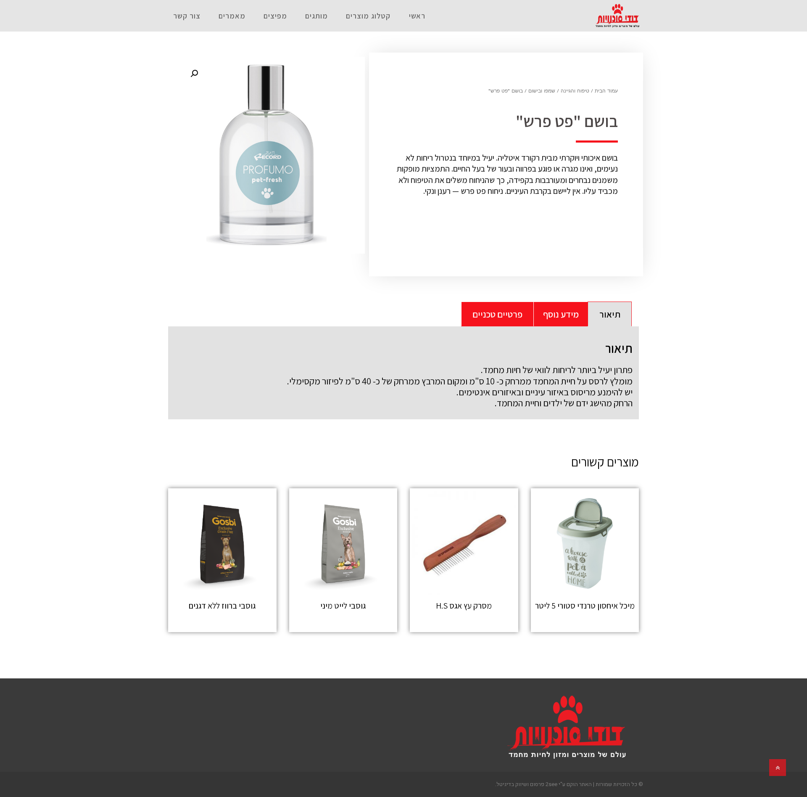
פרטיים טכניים (497, 314)
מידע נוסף (561, 314)
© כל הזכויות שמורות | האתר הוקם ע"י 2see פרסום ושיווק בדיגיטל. (569, 784)
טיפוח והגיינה (575, 91)
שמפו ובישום (541, 91)
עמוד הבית (606, 91)
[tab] (610, 314)
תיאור (609, 314)
